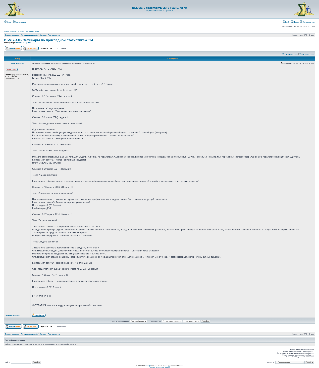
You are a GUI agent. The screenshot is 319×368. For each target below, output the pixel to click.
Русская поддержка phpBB (159, 367)
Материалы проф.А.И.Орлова (33, 35)
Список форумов (12, 35)
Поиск (296, 22)
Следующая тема (306, 54)
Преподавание (54, 35)
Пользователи (308, 22)
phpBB (148, 365)
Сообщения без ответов (14, 31)
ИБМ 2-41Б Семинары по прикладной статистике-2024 (48, 40)
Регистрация (20, 22)
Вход (8, 22)
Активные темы (32, 31)
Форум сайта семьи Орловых (159, 10)
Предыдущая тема (290, 54)
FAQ (287, 22)
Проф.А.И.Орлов (23, 43)
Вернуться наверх (12, 315)
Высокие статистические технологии (159, 7)
